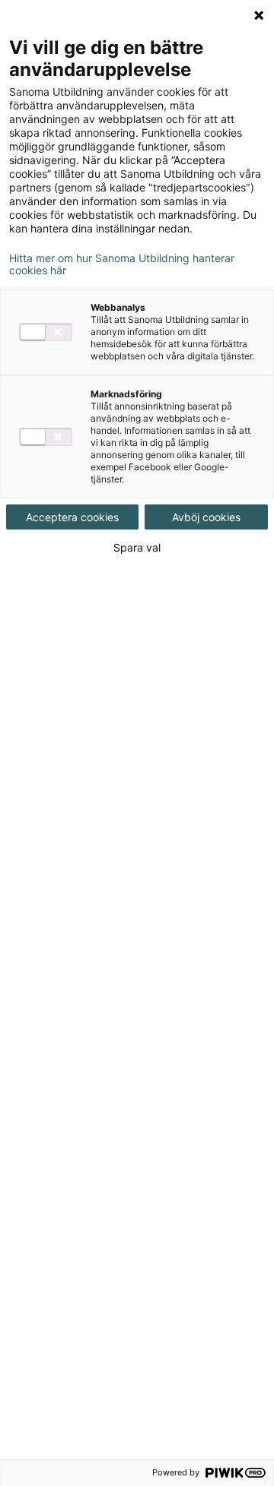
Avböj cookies (206, 517)
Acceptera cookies (72, 517)
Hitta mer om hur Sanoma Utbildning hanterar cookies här (121, 264)
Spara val (137, 548)
